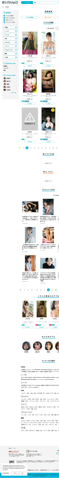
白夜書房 (46, 371)
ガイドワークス (30, 369)
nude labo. (36, 387)
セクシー (26, 409)
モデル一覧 (13, 92)
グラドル (26, 420)
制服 (34, 393)
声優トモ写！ (24, 387)
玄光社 (54, 369)
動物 (54, 430)
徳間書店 (33, 371)
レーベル (7, 31)
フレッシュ (34, 401)
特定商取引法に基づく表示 (32, 470)
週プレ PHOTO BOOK (26, 377)
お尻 (43, 399)
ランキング (6, 68)
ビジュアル (7, 42)
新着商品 (5, 66)
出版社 (6, 27)
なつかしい (51, 407)
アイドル (35, 420)
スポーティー (45, 401)
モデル (51, 420)
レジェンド (37, 424)
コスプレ (25, 393)
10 (55, 290)
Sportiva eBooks (49, 379)
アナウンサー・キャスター (50, 422)
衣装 (6, 38)
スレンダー (26, 399)
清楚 (34, 409)
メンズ (47, 430)
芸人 (45, 424)
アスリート (53, 424)
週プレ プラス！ (9, 20)
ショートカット (53, 399)
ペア (24, 415)
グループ (39, 415)
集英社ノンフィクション (39, 379)
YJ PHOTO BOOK (37, 377)
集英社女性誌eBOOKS (26, 379)
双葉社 (50, 371)
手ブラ (25, 430)
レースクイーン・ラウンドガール (31, 422)
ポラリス (30, 387)
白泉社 (41, 371)
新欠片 (37, 371)
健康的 (25, 401)
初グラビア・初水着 (36, 430)
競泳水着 (42, 393)
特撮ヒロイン (26, 424)
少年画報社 (24, 371)
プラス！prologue (36, 385)
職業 (6, 53)
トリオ (31, 415)
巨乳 (35, 399)
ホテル (47, 415)
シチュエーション (9, 50)
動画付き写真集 (45, 385)
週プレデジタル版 (10, 18)
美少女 (25, 407)
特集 (4, 70)
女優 (43, 420)
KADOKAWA (37, 369)
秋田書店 (23, 369)
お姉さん (33, 407)
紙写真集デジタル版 (26, 385)
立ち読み (30, 65)
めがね (50, 393)
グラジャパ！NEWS (10, 22)
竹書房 (29, 371)
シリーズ (7, 35)
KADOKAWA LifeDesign (46, 369)
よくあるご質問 (55, 470)
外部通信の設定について (45, 470)
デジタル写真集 (9, 15)
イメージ (7, 46)
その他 (6, 57)
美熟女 (42, 407)
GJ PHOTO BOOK (46, 377)
